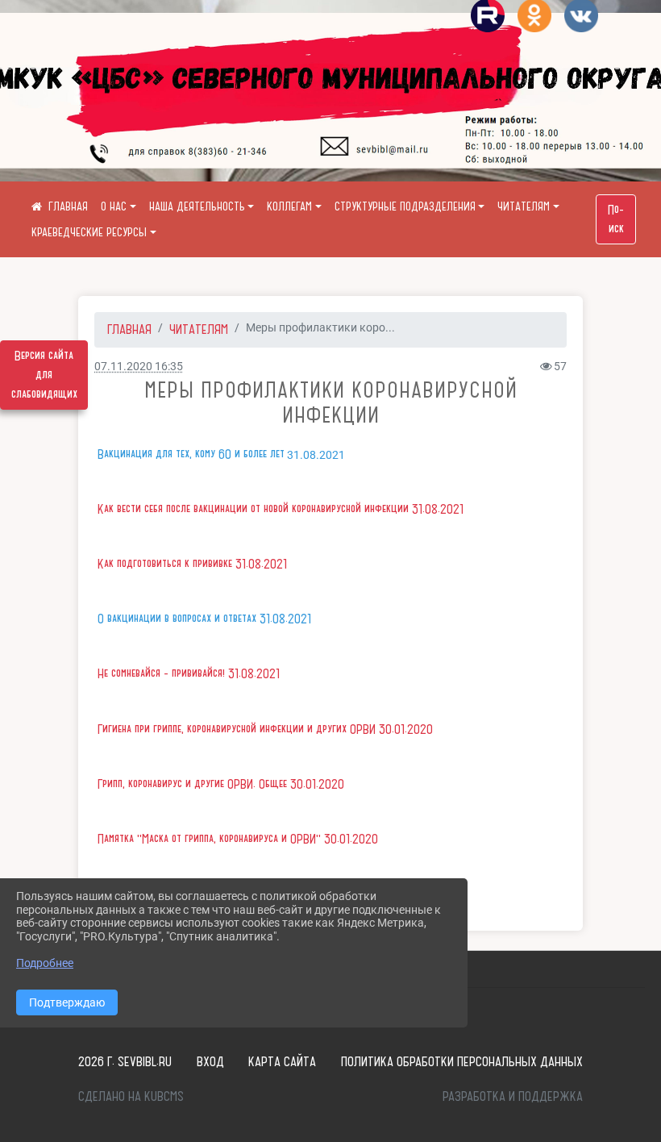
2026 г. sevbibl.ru (125, 1061)
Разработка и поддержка (513, 1096)
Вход (210, 1061)
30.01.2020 (406, 729)
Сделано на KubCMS (131, 1096)
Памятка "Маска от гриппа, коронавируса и (194, 839)
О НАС (114, 206)
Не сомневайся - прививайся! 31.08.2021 (189, 673)
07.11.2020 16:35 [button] (138, 366)
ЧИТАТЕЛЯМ (523, 206)
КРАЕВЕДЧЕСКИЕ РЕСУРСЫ (89, 232)
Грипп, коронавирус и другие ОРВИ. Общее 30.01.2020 (221, 784)
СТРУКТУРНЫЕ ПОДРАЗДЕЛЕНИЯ (405, 206)
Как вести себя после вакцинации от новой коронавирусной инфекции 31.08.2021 (281, 509)
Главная (129, 329)
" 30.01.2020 (347, 839)
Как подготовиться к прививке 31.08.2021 (192, 564)
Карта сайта (282, 1061)
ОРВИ (364, 729)
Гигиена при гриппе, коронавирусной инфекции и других (224, 729)
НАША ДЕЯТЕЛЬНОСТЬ (197, 206)
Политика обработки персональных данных (462, 1061)
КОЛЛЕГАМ (289, 206)
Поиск (616, 219)
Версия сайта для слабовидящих (44, 375)
